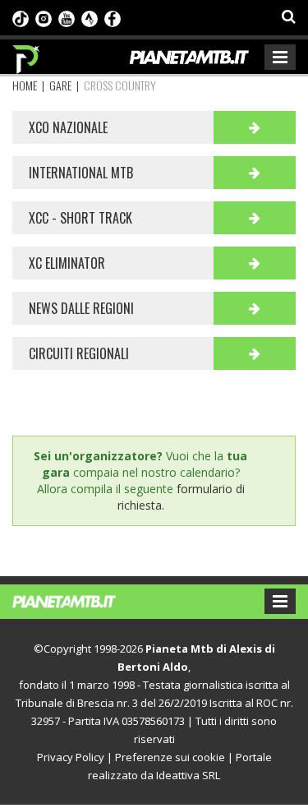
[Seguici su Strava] (89, 17)
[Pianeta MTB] (80, 600)
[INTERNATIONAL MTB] (255, 172)
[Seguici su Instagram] (43, 17)
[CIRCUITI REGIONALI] (255, 353)
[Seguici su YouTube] (66, 17)
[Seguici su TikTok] (20, 17)
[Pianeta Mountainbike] (26, 55)
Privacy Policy (70, 757)
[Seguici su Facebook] (112, 17)
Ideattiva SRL (188, 775)
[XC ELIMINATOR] (255, 263)
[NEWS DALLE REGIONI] (255, 308)
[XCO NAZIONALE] (255, 127)
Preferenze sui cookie (170, 757)
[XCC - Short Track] (255, 217)
